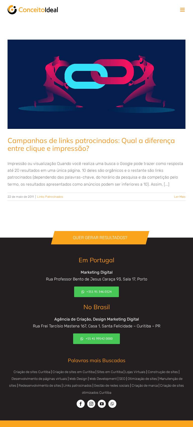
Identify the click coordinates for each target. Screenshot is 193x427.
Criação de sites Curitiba (32, 372)
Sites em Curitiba (110, 372)
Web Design (78, 379)
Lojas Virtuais (135, 372)
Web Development (103, 379)
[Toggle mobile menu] (182, 9)
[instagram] (91, 404)
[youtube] (102, 404)
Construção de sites (163, 372)
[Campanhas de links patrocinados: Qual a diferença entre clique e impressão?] (96, 84)
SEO (122, 379)
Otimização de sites (142, 379)
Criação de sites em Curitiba (74, 372)
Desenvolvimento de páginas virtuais (39, 379)
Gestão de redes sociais (111, 385)
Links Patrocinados (50, 196)
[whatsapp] (112, 404)
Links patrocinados (77, 385)
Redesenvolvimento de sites (40, 385)
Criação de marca (145, 385)
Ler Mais (179, 196)
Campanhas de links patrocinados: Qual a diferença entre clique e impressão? (91, 144)
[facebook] (81, 404)
